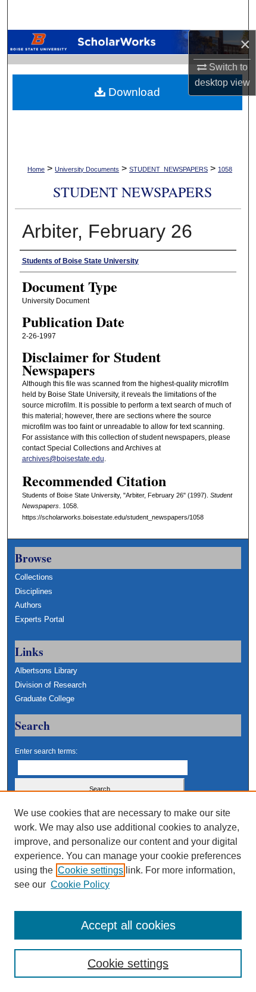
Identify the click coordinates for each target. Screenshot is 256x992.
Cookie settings (90, 870)
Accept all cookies (128, 925)
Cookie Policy (80, 884)
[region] (128, 891)
